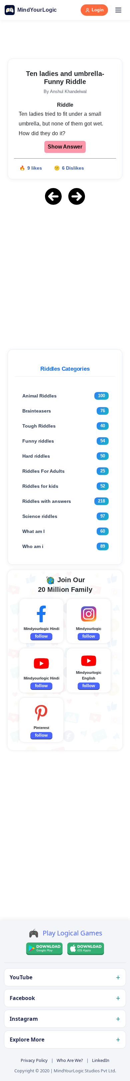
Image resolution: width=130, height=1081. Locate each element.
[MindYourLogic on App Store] (85, 948)
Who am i (32, 546)
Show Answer (65, 147)
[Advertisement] (65, 276)
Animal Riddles (39, 395)
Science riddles (39, 516)
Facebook (22, 998)
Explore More (27, 1039)
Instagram (24, 1018)
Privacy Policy (34, 1060)
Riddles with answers (46, 501)
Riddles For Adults (43, 471)
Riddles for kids (40, 486)
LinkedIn (100, 1060)
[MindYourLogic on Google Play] (44, 948)
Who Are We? (70, 1060)
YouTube (21, 977)
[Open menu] (118, 10)
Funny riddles (38, 441)
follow (41, 636)
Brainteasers (36, 411)
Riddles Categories (64, 369)
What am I (33, 531)
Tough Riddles (39, 426)
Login (98, 9)
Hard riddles (36, 456)
